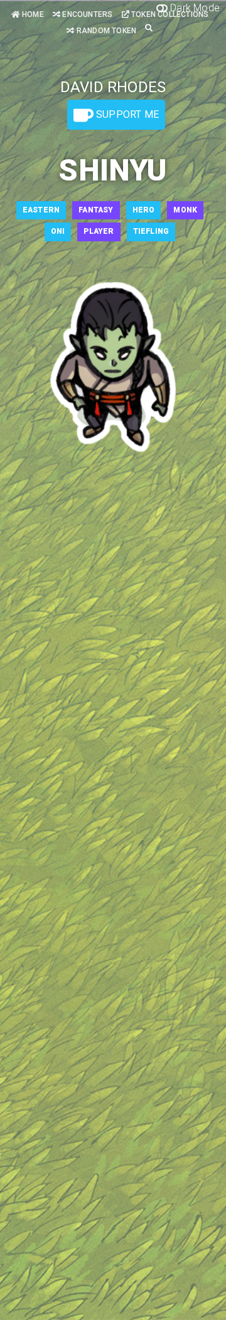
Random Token (105, 30)
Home (32, 14)
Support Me (126, 114)
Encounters (86, 14)
